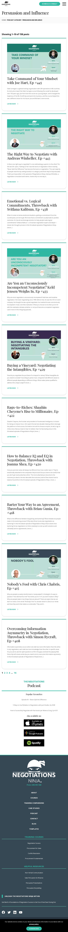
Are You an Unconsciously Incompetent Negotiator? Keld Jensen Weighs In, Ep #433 (31, 287)
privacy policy (34, 924)
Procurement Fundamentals (34, 858)
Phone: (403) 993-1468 (34, 785)
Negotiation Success (34, 843)
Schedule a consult (49, 4)
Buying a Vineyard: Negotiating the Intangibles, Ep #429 (31, 367)
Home (4, 20)
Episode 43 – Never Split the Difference (34, 700)
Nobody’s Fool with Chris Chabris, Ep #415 (33, 586)
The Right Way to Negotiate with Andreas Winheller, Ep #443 (32, 156)
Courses (34, 798)
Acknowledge (34, 928)
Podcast (34, 813)
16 (15, 672)
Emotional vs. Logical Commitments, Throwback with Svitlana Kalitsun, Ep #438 (32, 205)
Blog (34, 824)
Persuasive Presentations (34, 883)
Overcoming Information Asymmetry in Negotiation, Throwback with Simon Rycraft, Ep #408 (31, 635)
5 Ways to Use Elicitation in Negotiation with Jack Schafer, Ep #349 (34, 705)
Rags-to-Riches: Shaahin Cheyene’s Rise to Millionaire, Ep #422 (32, 411)
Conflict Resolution (34, 853)
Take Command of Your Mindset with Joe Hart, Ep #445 (32, 80)
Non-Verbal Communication (34, 873)
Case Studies (34, 808)
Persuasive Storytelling (34, 888)
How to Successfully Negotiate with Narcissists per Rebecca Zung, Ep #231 (34, 710)
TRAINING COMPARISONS (34, 803)
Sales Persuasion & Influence (34, 878)
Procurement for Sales (34, 848)
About (34, 793)
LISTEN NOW (11, 104)
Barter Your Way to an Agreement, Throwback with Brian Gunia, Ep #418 (33, 508)
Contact (34, 819)
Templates (34, 829)
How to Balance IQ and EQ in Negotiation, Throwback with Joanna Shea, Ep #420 (30, 460)
